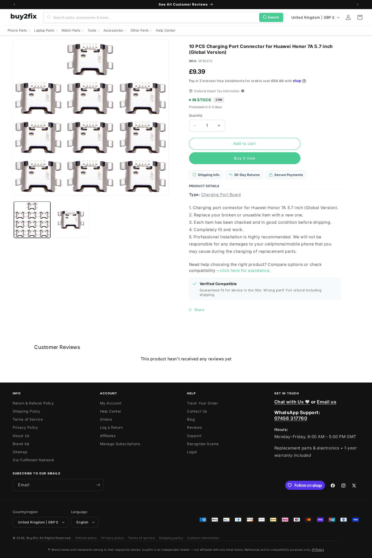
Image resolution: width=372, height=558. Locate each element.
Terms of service (141, 538)
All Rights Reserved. (55, 538)
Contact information (203, 538)
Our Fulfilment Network (33, 460)
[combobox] (155, 17)
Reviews (194, 427)
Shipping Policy (26, 411)
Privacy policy (112, 538)
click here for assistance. (245, 270)
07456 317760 (290, 418)
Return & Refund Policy (33, 403)
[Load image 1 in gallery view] (32, 219)
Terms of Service (28, 419)
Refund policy (86, 538)
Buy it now (244, 158)
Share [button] (199, 310)
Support (194, 436)
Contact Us (197, 411)
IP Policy (318, 549)
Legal (192, 452)
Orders (106, 419)
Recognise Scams (203, 444)
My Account (111, 403)
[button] (359, 17)
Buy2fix (33, 538)
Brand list (21, 444)
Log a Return (111, 427)
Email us (326, 401)
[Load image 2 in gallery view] (71, 219)
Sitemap (20, 452)
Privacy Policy (25, 427)
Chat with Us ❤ (292, 401)
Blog (191, 419)
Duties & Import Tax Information (216, 91)
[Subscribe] (98, 485)
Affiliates (108, 436)
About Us (21, 436)
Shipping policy (171, 538)
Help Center (110, 411)
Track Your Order (202, 403)
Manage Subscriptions (120, 444)
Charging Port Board (221, 194)
